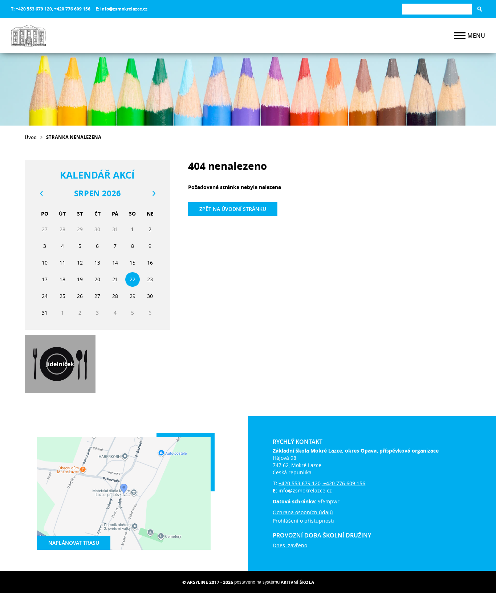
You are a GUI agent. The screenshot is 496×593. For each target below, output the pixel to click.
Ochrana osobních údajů (303, 512)
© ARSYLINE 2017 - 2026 (207, 582)
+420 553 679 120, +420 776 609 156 (53, 9)
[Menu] (459, 36)
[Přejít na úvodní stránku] (54, 35)
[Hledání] (437, 8)
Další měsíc (153, 193)
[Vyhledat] (479, 9)
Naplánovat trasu (73, 542)
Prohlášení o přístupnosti (303, 520)
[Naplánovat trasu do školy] (124, 493)
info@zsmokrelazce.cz (123, 9)
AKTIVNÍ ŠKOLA (297, 582)
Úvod (31, 137)
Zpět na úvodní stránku (232, 208)
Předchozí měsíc (41, 193)
